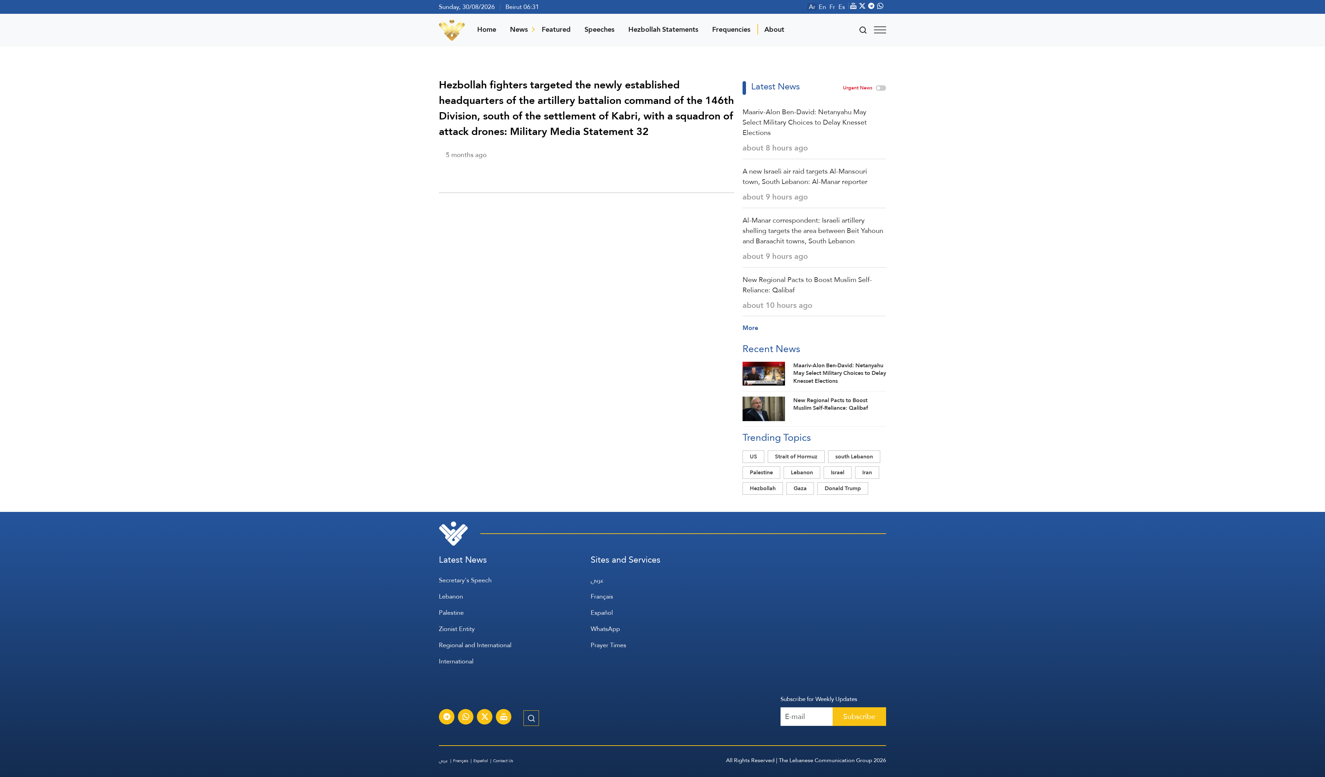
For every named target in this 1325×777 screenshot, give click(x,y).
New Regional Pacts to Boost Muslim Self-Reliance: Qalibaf (807, 285)
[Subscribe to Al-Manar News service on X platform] (484, 717)
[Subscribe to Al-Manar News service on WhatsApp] (465, 717)
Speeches (600, 29)
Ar (812, 7)
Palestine (761, 472)
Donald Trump (843, 488)
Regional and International (475, 645)
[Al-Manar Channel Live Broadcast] (503, 717)
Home (486, 29)
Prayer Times (608, 645)
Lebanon (802, 472)
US (753, 456)
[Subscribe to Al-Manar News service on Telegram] (446, 717)
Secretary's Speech (465, 580)
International (456, 661)
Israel (837, 472)
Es (841, 7)
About (774, 29)
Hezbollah (763, 488)
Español (602, 612)
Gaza (800, 488)
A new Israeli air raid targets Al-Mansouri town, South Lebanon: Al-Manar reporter (805, 176)
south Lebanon (854, 456)
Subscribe (859, 716)
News (519, 29)
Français (602, 596)
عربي (597, 580)
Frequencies (731, 29)
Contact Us (503, 761)
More (750, 327)
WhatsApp (605, 628)
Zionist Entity (457, 628)
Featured (556, 29)
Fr (832, 7)
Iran (867, 472)
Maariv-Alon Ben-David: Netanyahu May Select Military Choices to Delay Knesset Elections (805, 122)
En (822, 7)
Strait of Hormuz (796, 456)
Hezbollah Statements (663, 29)
